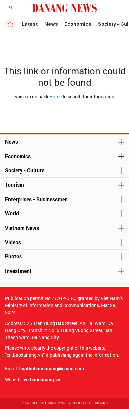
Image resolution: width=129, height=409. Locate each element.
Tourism (14, 184)
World (12, 213)
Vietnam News (22, 227)
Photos (13, 256)
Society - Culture (24, 170)
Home (55, 96)
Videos (13, 242)
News (51, 24)
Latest (30, 24)
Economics (77, 24)
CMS (55, 403)
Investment (18, 270)
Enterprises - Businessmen (36, 199)
